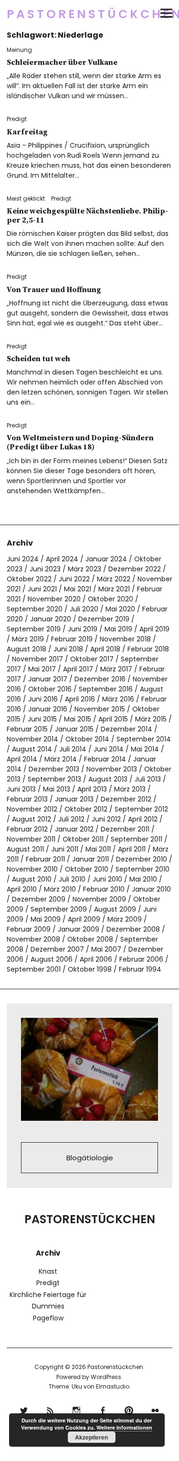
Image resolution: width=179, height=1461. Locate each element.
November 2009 (99, 899)
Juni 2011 (64, 849)
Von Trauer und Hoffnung (54, 289)
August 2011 (25, 849)
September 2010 (142, 869)
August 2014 (32, 749)
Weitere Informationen (124, 1427)
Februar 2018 (148, 649)
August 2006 (52, 959)
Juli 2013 (148, 779)
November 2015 (99, 709)
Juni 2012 (106, 819)
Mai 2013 (56, 789)
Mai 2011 (98, 849)
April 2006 (96, 959)
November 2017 (37, 659)
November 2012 (32, 809)
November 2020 (54, 599)
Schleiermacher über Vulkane (62, 62)
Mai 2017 (42, 669)
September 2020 (35, 609)
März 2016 (118, 699)
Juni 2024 (23, 559)
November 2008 (33, 939)
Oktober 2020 (110, 599)
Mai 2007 (106, 949)
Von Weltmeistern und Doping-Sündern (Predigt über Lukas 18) (80, 442)
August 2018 (26, 649)
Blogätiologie (89, 1158)
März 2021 (114, 589)
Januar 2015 (74, 729)
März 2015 (151, 719)
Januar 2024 (106, 559)
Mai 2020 (120, 609)
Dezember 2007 (57, 949)
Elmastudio (112, 1386)
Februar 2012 (27, 829)
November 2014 (32, 739)
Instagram (76, 1409)
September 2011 (136, 839)
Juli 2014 (72, 749)
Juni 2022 (74, 579)
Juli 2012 (71, 819)
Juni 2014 (109, 749)
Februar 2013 (27, 799)
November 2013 (111, 769)
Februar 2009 (29, 929)
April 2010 (22, 889)
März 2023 (84, 569)
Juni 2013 (21, 789)
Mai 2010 (143, 879)
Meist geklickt (26, 198)
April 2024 (62, 559)
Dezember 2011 (125, 829)
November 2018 (125, 639)
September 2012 (141, 809)
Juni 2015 (42, 719)
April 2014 (22, 759)
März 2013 (130, 789)
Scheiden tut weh (38, 359)
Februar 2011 (45, 859)
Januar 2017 (47, 679)
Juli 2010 (72, 879)
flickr (155, 1409)
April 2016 (80, 699)
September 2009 (59, 909)
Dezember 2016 (100, 679)
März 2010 (60, 889)
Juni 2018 (68, 649)
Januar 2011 (90, 859)
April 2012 (143, 819)
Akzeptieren (91, 1437)
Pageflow (48, 1318)
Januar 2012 (74, 829)
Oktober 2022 (29, 579)
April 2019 (154, 629)
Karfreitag (27, 132)
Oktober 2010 (86, 869)
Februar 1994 (140, 969)
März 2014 (60, 759)
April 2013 (92, 789)
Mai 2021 (77, 589)
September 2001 (34, 969)
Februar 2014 (105, 759)
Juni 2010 (107, 879)
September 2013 (54, 779)
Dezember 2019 (103, 619)
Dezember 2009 (38, 899)
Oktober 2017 (92, 659)
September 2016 (106, 689)
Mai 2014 (145, 749)
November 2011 (31, 839)
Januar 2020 (50, 619)
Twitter (24, 1409)
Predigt (17, 119)
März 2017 (116, 669)
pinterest (129, 1409)
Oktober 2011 (83, 839)
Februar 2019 (72, 639)
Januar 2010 (151, 889)
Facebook (103, 1409)
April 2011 (132, 849)
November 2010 (32, 869)
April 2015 (113, 719)
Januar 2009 (78, 929)
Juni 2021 (42, 589)
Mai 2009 (46, 919)
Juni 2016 (43, 699)
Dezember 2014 (126, 729)
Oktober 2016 (50, 689)
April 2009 (84, 919)
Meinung (19, 50)
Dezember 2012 (126, 799)
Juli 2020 (84, 609)
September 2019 (34, 629)
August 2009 (115, 909)
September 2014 (143, 739)
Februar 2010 (104, 889)
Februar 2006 (141, 959)
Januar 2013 (74, 799)
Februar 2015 (27, 729)
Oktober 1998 (90, 969)
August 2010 (32, 879)
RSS (50, 1409)
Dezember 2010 (141, 859)
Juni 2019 (82, 629)
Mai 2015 (77, 719)
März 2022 (113, 579)
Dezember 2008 (133, 929)
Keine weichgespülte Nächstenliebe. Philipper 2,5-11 (87, 215)
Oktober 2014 (87, 739)
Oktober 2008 (90, 939)
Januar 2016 (47, 709)
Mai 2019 (118, 629)
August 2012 (31, 819)
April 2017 (78, 669)
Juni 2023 (45, 569)
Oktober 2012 (85, 809)
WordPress (106, 1377)
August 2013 (107, 779)
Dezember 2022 (134, 569)
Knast (48, 1271)
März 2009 (124, 919)
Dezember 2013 (54, 769)
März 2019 (28, 639)
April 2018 (105, 649)
